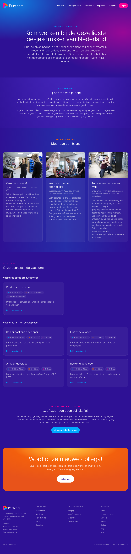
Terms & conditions (120, 544)
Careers (104, 518)
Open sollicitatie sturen (65, 430)
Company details (107, 514)
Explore (100, 5)
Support (112, 5)
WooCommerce (74, 514)
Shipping (39, 525)
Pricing (38, 521)
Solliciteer (65, 479)
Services (88, 5)
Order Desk (72, 518)
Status (103, 525)
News (103, 532)
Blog (102, 528)
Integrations (74, 5)
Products (60, 5)
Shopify (71, 510)
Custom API (73, 521)
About (103, 510)
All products (40, 510)
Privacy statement (101, 544)
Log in (123, 5)
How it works (41, 518)
